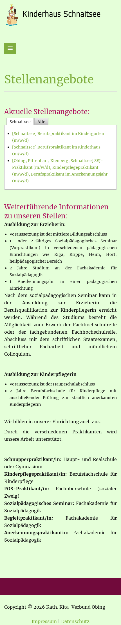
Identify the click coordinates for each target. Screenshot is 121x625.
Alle (41, 121)
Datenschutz (75, 621)
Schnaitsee (20, 121)
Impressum (44, 621)
